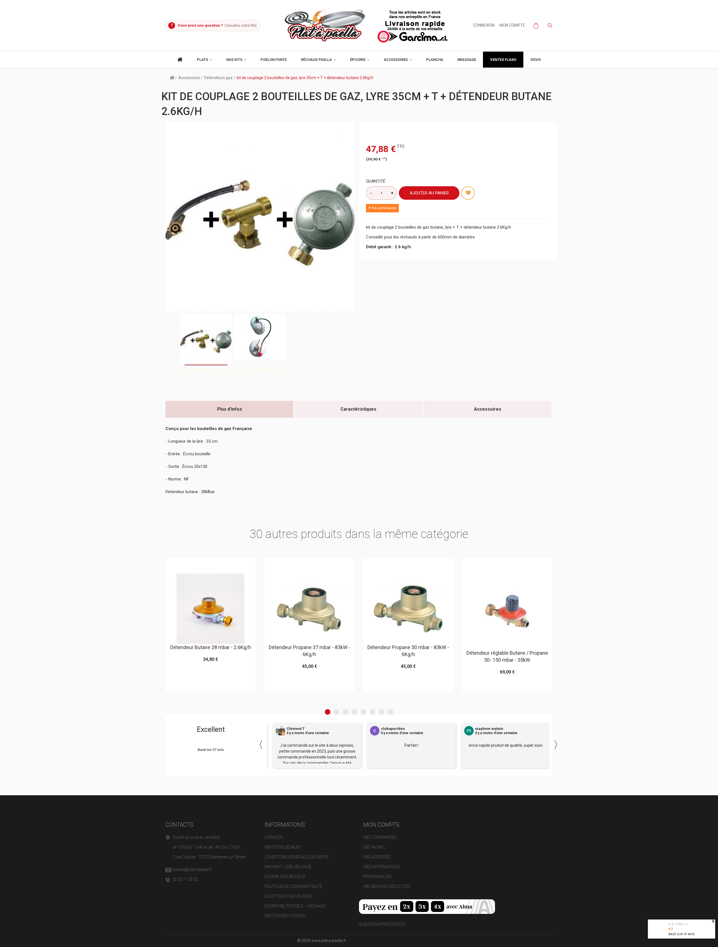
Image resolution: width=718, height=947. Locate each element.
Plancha (434, 60)
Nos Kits (234, 60)
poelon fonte (274, 60)
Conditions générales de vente (296, 857)
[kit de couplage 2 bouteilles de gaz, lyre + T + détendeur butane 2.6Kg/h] (260, 336)
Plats (202, 60)
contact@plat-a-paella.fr (192, 869)
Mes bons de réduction (386, 886)
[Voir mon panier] (536, 25)
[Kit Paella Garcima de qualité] (180, 59)
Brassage (466, 60)
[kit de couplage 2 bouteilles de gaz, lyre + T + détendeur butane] (206, 339)
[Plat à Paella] (366, 25)
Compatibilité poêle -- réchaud (294, 906)
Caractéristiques (358, 409)
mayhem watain (489, 729)
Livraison (273, 837)
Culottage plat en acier (288, 896)
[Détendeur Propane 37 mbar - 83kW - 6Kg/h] (210, 609)
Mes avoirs (374, 847)
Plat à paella (677, 924)
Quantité (375, 181)
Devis (536, 60)
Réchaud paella (316, 60)
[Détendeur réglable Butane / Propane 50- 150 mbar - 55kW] (408, 611)
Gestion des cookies (285, 916)
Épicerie (357, 60)
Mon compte (512, 25)
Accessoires (396, 60)
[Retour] (172, 77)
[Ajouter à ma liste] (468, 193)
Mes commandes (379, 837)
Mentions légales (282, 847)
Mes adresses (377, 857)
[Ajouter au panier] (196, 565)
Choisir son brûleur (284, 876)
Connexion (483, 25)
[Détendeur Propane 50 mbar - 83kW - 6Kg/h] (309, 609)
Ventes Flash (503, 60)
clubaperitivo (393, 729)
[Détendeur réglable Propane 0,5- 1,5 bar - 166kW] (507, 611)
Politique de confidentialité (293, 886)
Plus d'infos (229, 409)
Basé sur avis (681, 934)
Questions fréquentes (382, 924)
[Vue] (224, 565)
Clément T (296, 729)
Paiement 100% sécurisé (287, 867)
